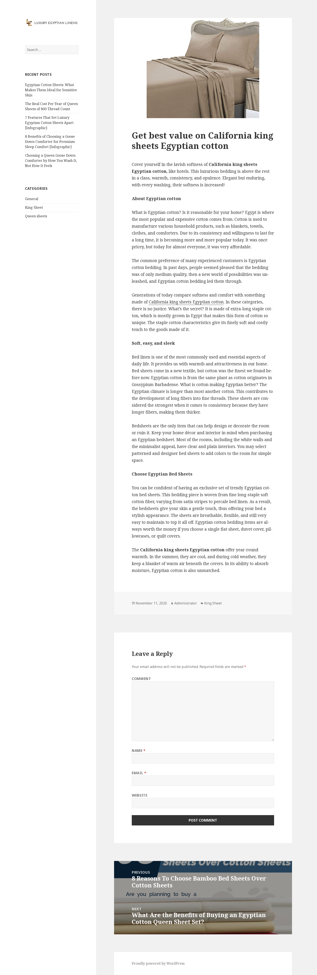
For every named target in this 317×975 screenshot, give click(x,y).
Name (139, 750)
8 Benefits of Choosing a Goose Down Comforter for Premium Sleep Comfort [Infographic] (50, 141)
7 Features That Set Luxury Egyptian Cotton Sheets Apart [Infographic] (49, 122)
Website (139, 795)
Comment (141, 678)
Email (139, 773)
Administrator (185, 603)
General (31, 198)
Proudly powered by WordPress (158, 963)
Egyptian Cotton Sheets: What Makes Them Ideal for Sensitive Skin (51, 89)
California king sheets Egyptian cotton (186, 302)
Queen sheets (36, 216)
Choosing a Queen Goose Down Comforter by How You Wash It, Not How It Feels (51, 160)
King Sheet (34, 207)
